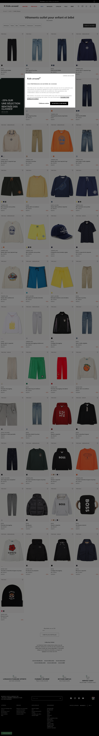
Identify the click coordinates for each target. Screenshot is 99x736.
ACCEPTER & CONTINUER (59, 103)
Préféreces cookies (44, 103)
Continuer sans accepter (68, 75)
